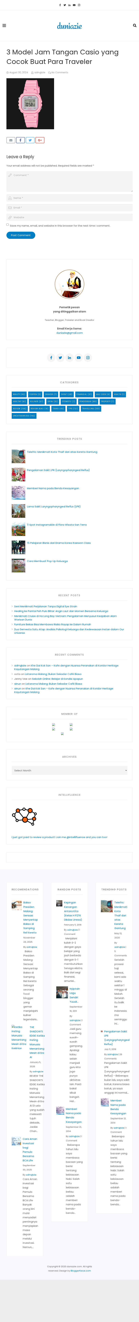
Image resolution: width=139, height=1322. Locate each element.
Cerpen (33, 394)
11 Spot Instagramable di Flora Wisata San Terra (57, 524)
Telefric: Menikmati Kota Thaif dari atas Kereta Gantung (62, 452)
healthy (17, 401)
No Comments (60, 72)
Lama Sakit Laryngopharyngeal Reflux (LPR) (54, 506)
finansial (82, 394)
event (64, 394)
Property (106, 401)
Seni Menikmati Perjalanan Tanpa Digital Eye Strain (45, 606)
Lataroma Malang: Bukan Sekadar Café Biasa (53, 674)
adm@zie (39, 72)
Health (117, 394)
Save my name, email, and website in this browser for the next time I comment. (60, 225)
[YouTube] (74, 5)
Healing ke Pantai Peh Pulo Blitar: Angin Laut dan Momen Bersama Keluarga (61, 611)
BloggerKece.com (81, 1270)
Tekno (56, 408)
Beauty (16, 394)
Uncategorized (21, 416)
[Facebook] (60, 5)
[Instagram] (79, 5)
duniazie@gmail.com (69, 333)
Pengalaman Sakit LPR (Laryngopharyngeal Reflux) (58, 470)
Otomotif (67, 401)
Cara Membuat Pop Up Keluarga (47, 561)
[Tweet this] (30, 140)
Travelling (88, 408)
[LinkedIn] (69, 5)
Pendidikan (85, 401)
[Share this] (20, 140)
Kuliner (34, 401)
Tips (70, 408)
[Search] (134, 25)
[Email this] (10, 140)
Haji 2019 (101, 394)
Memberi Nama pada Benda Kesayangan (53, 488)
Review (16, 408)
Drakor (49, 394)
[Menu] (4, 25)
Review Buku (37, 408)
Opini (50, 401)
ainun (17, 683)
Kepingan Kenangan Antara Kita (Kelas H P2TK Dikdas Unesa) (73, 911)
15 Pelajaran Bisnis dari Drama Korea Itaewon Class (59, 543)
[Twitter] (64, 5)
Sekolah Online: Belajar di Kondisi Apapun (57, 679)
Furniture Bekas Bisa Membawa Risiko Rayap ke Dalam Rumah (52, 624)
